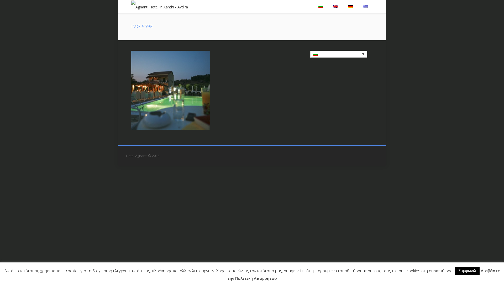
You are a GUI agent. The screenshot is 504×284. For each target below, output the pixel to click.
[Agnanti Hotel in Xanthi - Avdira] (159, 6)
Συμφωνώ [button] (467, 270)
